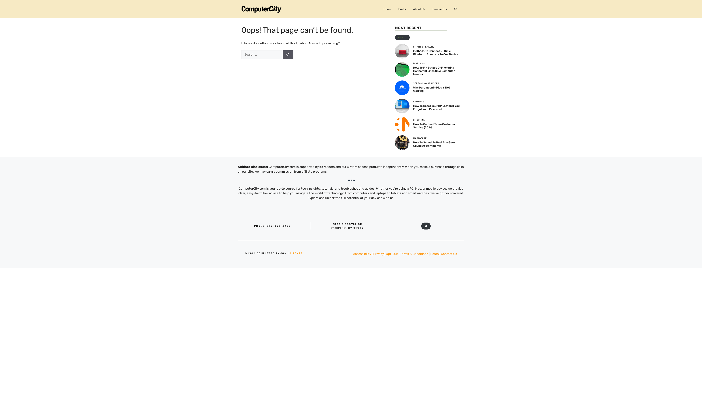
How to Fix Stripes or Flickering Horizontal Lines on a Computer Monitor (434, 71)
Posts (402, 9)
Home (387, 9)
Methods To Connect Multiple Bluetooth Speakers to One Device (435, 52)
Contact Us (440, 9)
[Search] (288, 54)
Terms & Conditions (414, 254)
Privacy (378, 254)
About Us (419, 9)
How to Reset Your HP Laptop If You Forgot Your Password (436, 107)
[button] (456, 9)
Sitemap (296, 253)
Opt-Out (392, 254)
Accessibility (362, 254)
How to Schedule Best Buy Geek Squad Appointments (434, 144)
